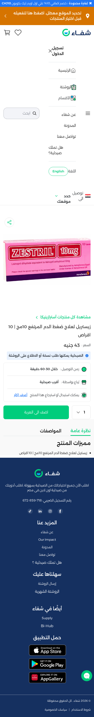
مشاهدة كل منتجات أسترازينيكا (65, 317)
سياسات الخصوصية (56, 709)
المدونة (70, 125)
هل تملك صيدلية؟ (56, 150)
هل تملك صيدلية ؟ (47, 562)
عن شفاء (69, 114)
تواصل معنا (66, 136)
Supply (47, 618)
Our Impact (47, 540)
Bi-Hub (47, 626)
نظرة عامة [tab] (80, 430)
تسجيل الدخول (58, 51)
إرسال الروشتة (47, 584)
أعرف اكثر (20, 395)
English (58, 171)
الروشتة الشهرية (47, 591)
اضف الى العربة (36, 412)
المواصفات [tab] (50, 431)
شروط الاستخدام (81, 709)
